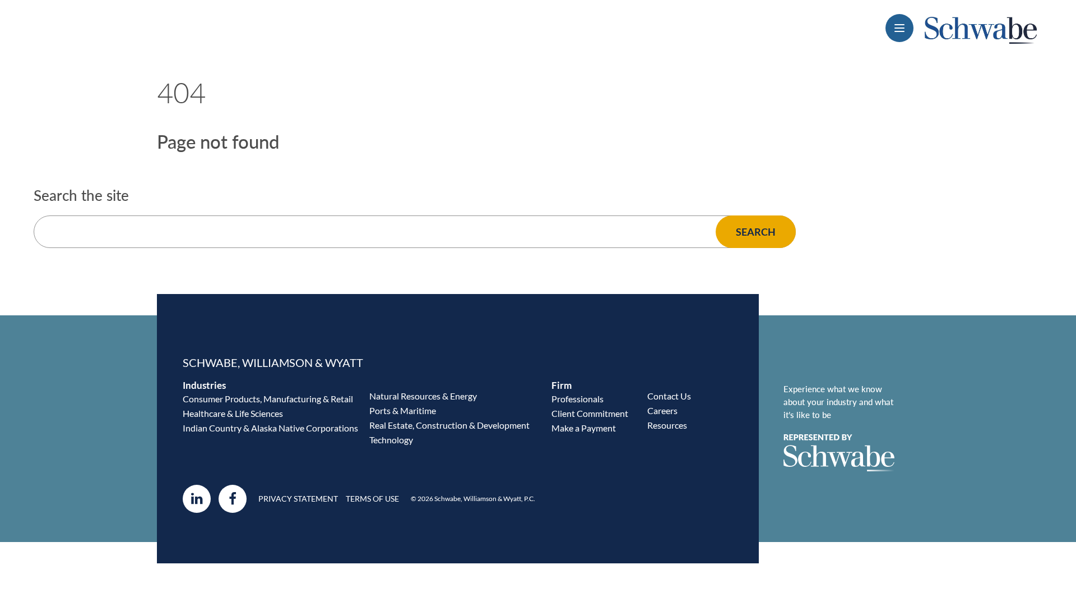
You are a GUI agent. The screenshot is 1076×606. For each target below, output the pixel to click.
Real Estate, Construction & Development (449, 425)
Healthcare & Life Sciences (233, 413)
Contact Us (669, 396)
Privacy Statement (298, 499)
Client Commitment (589, 413)
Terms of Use (372, 499)
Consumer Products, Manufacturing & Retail (268, 398)
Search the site (81, 195)
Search (756, 232)
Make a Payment (583, 428)
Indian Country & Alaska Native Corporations (270, 428)
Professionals (577, 398)
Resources (667, 425)
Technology (391, 439)
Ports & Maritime (402, 410)
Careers (662, 410)
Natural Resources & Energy (423, 396)
